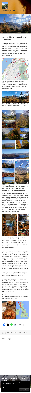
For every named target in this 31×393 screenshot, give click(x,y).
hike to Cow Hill (12, 52)
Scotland (4, 333)
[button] (15, 69)
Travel (19, 332)
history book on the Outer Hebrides (16, 190)
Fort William (25, 332)
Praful (12, 332)
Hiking (16, 332)
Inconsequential (8, 10)
